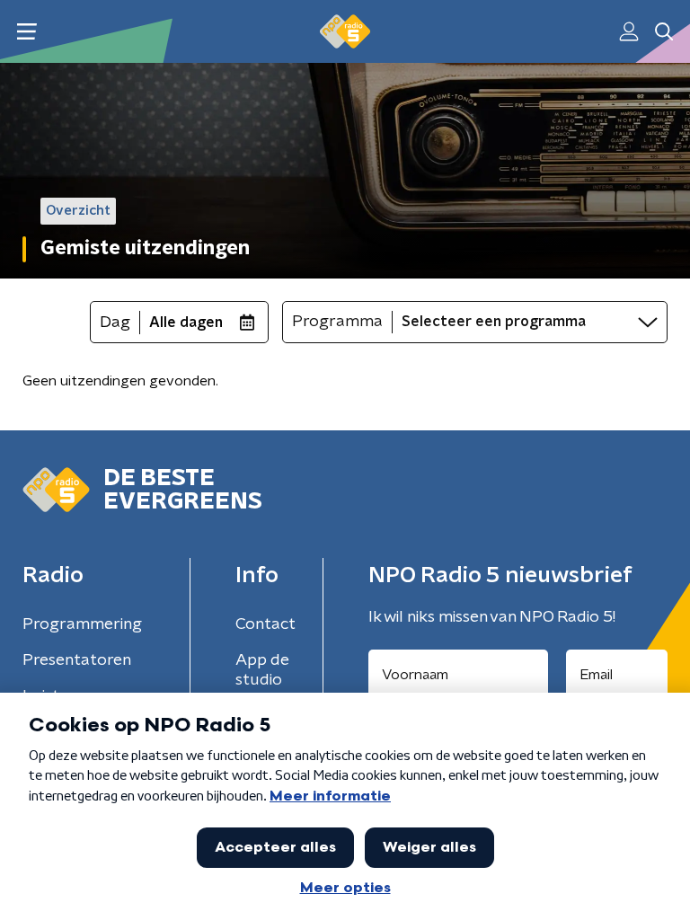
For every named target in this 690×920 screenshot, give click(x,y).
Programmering (82, 624)
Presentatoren (76, 660)
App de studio (262, 670)
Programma (337, 322)
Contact (265, 624)
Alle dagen (186, 322)
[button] (26, 32)
